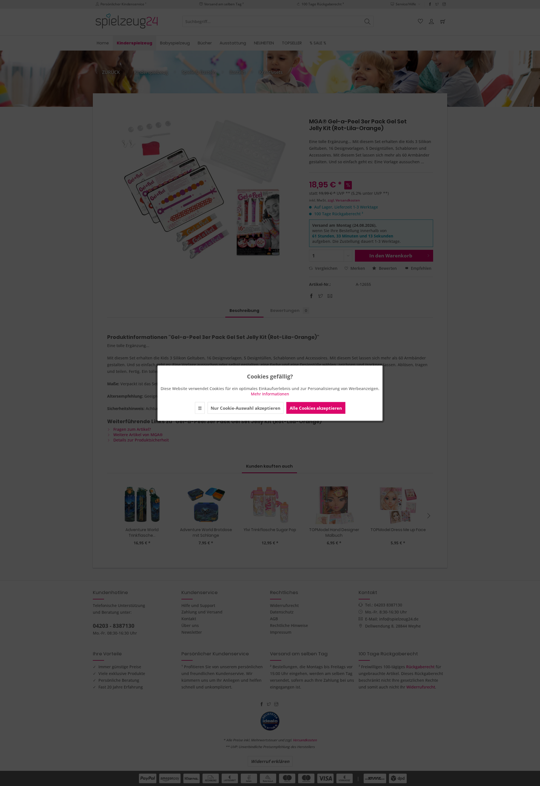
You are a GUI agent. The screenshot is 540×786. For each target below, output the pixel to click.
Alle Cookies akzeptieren (316, 408)
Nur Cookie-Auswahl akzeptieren (245, 408)
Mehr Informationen (270, 393)
